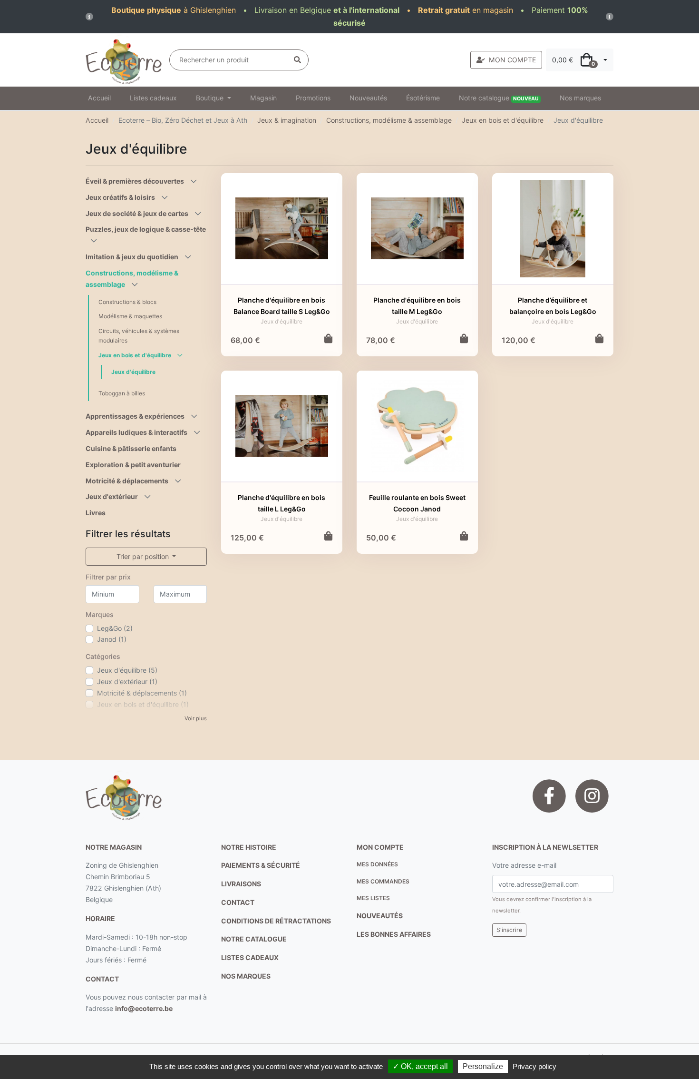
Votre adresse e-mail (524, 865)
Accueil (99, 98)
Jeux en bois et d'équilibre (503, 120)
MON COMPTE (512, 60)
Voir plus (195, 718)
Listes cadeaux (153, 98)
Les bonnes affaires (394, 934)
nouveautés (380, 916)
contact (102, 979)
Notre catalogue (499, 98)
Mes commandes (383, 881)
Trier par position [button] (143, 556)
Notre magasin (114, 847)
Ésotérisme (423, 98)
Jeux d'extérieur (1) (127, 681)
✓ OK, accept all (420, 1066)
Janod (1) (111, 639)
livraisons (241, 884)
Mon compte (380, 847)
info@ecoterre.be (144, 1008)
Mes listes (373, 898)
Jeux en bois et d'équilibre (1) (143, 704)
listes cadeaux (250, 957)
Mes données (377, 864)
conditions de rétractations (276, 921)
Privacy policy (534, 1066)
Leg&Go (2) (115, 628)
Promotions (313, 98)
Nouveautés (368, 98)
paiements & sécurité (260, 865)
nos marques (246, 976)
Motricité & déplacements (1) (142, 693)
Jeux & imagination (286, 120)
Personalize (483, 1066)
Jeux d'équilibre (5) (127, 670)
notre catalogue (254, 939)
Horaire (100, 918)
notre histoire (248, 847)
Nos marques (580, 98)
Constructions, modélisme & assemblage (389, 120)
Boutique (210, 98)
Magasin (263, 98)
